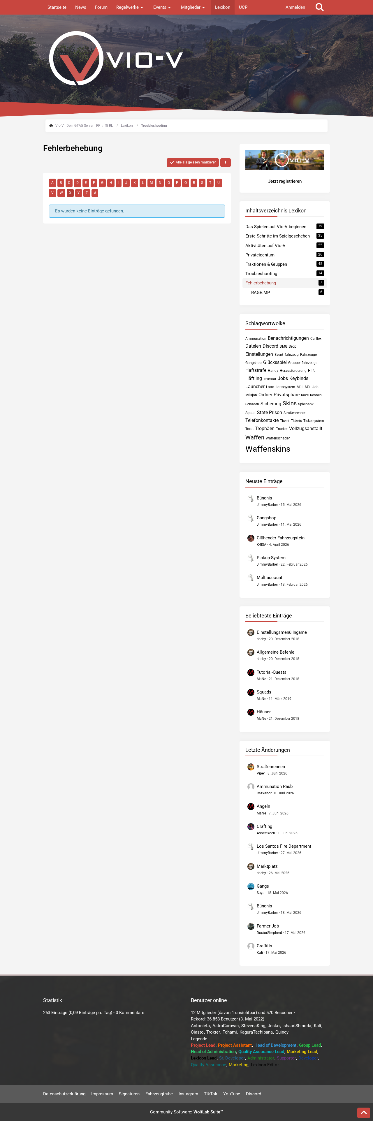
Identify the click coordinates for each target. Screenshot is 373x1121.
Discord (270, 346)
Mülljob (251, 395)
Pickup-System (271, 557)
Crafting (264, 826)
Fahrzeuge (308, 355)
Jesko (274, 1025)
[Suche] (319, 7)
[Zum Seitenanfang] (363, 1113)
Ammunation (255, 339)
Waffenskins (267, 449)
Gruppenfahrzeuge (302, 363)
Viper (261, 773)
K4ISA (261, 545)
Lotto (270, 387)
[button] (225, 162)
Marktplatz (267, 866)
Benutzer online (209, 1000)
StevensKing (253, 1025)
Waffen (254, 437)
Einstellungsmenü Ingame (282, 632)
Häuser (264, 712)
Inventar (269, 379)
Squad (250, 413)
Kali (260, 953)
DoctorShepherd (269, 933)
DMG (283, 346)
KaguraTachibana (256, 1032)
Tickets (296, 421)
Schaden (252, 404)
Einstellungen (259, 354)
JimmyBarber (267, 505)
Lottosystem (285, 387)
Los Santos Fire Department (284, 846)
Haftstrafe (255, 370)
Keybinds (298, 378)
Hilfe (311, 371)
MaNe (261, 679)
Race (305, 395)
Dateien (253, 346)
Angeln (263, 806)
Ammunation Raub (275, 786)
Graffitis (264, 945)
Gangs (263, 886)
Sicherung (271, 403)
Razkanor (264, 793)
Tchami (230, 1032)
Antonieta (200, 1025)
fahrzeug (292, 355)
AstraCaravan (225, 1025)
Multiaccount (269, 577)
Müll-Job (312, 387)
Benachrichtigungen (288, 338)
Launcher (255, 386)
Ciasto (197, 1032)
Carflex (315, 339)
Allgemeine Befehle (275, 652)
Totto (249, 429)
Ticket (284, 421)
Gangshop (253, 363)
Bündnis (264, 498)
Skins (290, 403)
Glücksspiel (275, 362)
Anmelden (295, 7)
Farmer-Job (268, 926)
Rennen (316, 395)
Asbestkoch (266, 833)
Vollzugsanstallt (305, 428)
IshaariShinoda (296, 1025)
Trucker (282, 429)
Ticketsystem (313, 421)
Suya (261, 893)
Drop (292, 346)
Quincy (281, 1032)
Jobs (283, 378)
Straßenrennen (295, 413)
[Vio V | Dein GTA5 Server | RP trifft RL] (186, 58)
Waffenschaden (278, 438)
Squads (264, 692)
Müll (300, 387)
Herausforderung (293, 371)
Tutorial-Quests (271, 672)
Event (279, 355)
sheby (261, 639)
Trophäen (265, 428)
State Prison (269, 412)
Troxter (213, 1032)
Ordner (265, 394)
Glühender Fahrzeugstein (281, 538)
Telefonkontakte (262, 420)
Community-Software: (186, 1112)
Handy (273, 371)
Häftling (253, 378)
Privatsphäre (287, 394)
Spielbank (306, 404)
